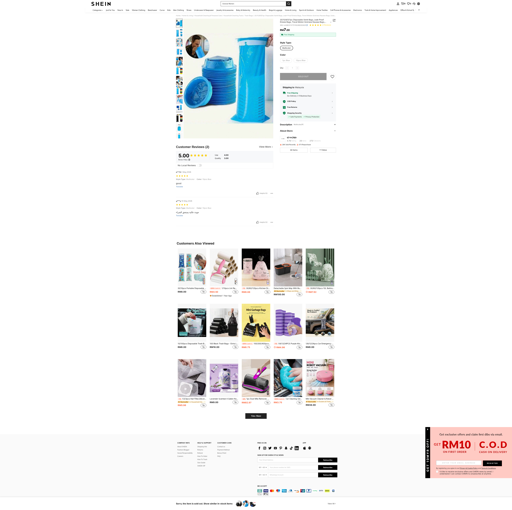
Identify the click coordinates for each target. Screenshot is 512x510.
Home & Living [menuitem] (290, 10)
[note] (221, 295)
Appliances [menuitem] (393, 10)
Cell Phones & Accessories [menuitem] (340, 10)
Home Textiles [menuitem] (322, 10)
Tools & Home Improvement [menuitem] (375, 10)
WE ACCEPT (262, 486)
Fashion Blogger (183, 450)
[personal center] (398, 3)
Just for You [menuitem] (110, 10)
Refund (200, 453)
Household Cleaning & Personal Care (208, 16)
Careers (180, 456)
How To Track (202, 459)
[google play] (309, 449)
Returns (200, 450)
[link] (403, 3)
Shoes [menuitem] (189, 10)
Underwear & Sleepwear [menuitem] (204, 10)
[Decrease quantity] (287, 67)
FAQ (218, 456)
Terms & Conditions (488, 468)
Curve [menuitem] (162, 10)
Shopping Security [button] (294, 113)
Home (178, 16)
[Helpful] (257, 193)
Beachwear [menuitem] (152, 10)
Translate (179, 187)
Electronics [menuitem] (357, 10)
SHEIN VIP (201, 466)
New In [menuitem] (120, 10)
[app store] (304, 449)
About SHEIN (182, 447)
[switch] (199, 165)
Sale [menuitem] (127, 10)
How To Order (202, 456)
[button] (414, 3)
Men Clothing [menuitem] (178, 10)
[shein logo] (101, 3)
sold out (303, 76)
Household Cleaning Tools (233, 16)
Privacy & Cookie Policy (469, 468)
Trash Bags (249, 16)
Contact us (221, 447)
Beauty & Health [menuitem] (259, 10)
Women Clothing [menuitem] (138, 10)
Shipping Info (202, 447)
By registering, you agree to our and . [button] (466, 468)
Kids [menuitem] (169, 10)
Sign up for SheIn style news (270, 455)
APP (304, 443)
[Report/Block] (271, 193)
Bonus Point (221, 453)
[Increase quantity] (297, 67)
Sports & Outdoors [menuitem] (306, 10)
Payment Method (223, 450)
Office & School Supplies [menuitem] (409, 10)
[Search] (288, 3)
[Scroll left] (416, 10)
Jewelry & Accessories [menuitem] (224, 10)
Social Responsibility (185, 453)
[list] (278, 448)
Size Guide (201, 463)
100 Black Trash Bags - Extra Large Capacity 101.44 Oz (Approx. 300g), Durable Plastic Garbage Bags (224, 344)
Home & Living (187, 16)
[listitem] (192, 274)
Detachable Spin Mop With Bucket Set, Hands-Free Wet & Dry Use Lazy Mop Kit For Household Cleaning (288, 288)
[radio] (286, 48)
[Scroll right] (419, 10)
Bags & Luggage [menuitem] (275, 10)
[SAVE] (332, 76)
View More (256, 416)
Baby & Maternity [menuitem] (243, 10)
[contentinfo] (297, 492)
